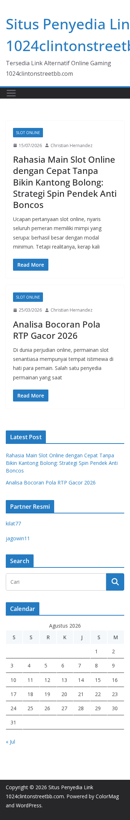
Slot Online (28, 132)
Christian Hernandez (71, 145)
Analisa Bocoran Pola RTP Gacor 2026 (56, 329)
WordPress (29, 805)
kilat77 (13, 523)
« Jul (10, 741)
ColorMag (107, 796)
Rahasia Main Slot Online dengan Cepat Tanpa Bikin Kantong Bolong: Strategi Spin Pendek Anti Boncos (65, 182)
